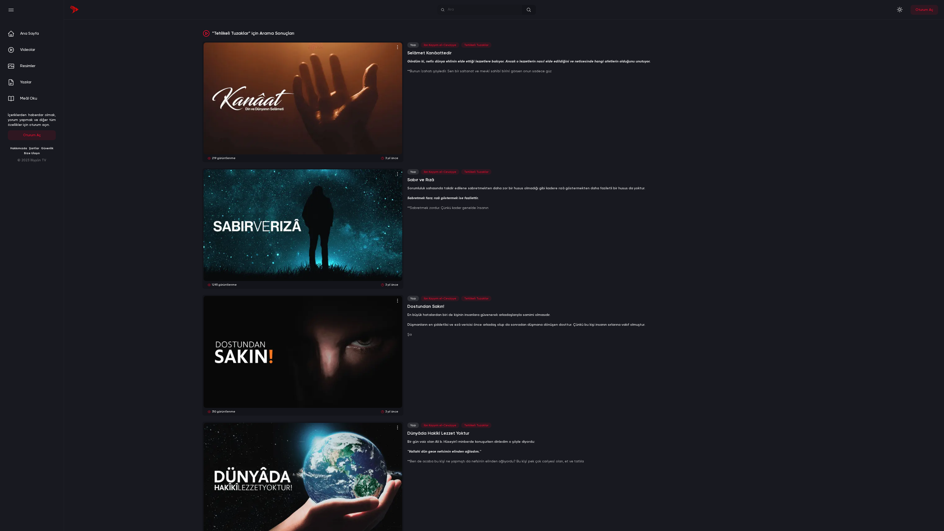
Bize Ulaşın (32, 153)
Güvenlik (47, 148)
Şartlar (34, 148)
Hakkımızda (18, 148)
